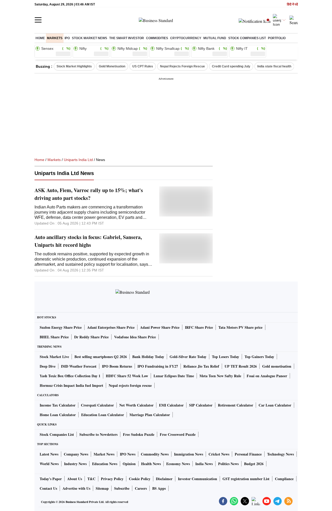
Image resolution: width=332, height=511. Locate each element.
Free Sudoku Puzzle (138, 434)
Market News (104, 454)
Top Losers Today (225, 356)
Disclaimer (164, 478)
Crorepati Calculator (97, 405)
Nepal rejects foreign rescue (130, 385)
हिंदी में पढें (292, 4)
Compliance (284, 478)
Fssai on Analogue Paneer (267, 376)
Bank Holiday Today (148, 356)
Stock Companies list (247, 38)
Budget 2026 (254, 463)
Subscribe (121, 488)
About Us (74, 478)
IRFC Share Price (199, 327)
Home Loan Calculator (58, 414)
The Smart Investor (126, 38)
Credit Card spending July (231, 66)
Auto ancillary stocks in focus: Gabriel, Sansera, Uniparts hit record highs (88, 241)
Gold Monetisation (112, 66)
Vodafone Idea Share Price (135, 337)
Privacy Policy (112, 478)
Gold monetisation (276, 366)
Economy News (178, 463)
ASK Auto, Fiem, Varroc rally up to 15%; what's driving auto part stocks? (88, 194)
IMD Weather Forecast (78, 366)
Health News (151, 463)
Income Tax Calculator (57, 405)
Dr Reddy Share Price (91, 337)
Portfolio (277, 38)
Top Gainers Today (259, 356)
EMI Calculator (171, 405)
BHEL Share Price (54, 337)
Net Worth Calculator (136, 405)
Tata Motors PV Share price (240, 327)
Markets (55, 38)
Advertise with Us (76, 488)
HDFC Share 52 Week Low (127, 376)
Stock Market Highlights (74, 66)
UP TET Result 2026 (241, 366)
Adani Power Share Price (159, 327)
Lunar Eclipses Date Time (174, 376)
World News (49, 463)
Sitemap (102, 488)
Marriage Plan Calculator (149, 414)
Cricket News (219, 454)
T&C (91, 478)
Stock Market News (89, 38)
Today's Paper (51, 478)
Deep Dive (48, 366)
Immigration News (188, 454)
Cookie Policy (139, 478)
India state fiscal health (274, 66)
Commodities (157, 38)
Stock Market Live (54, 356)
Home (40, 38)
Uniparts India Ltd (78, 160)
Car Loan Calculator (275, 405)
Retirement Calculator (235, 405)
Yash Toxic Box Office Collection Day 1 (70, 376)
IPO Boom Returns (117, 366)
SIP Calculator (200, 405)
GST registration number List (246, 478)
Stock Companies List (57, 434)
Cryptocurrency (185, 38)
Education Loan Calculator (102, 414)
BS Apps (159, 488)
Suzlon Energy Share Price (61, 327)
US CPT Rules (142, 66)
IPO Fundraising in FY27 (157, 366)
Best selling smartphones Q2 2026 (100, 356)
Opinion (129, 463)
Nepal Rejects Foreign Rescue (182, 66)
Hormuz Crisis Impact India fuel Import (71, 385)
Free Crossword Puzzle (178, 434)
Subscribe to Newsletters (98, 434)
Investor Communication (197, 478)
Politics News (228, 463)
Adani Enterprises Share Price (111, 327)
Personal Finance (248, 454)
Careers (141, 488)
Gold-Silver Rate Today (188, 356)
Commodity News (155, 454)
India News (204, 463)
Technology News (280, 454)
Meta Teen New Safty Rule (220, 376)
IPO (67, 38)
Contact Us (48, 488)
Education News (104, 463)
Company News (76, 454)
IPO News (127, 454)
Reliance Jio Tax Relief (201, 366)
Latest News (49, 454)
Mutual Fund (214, 38)
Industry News (75, 463)
